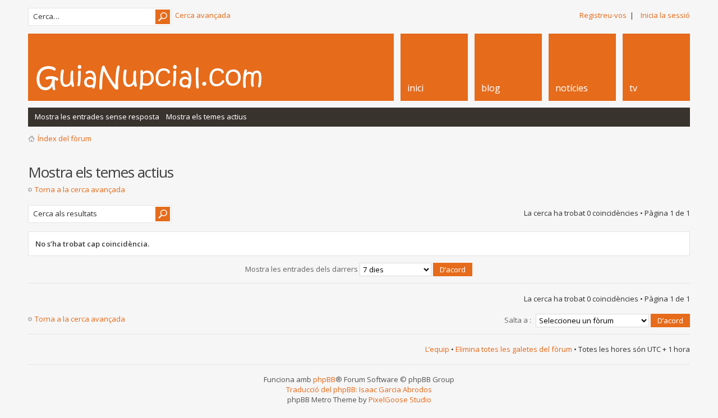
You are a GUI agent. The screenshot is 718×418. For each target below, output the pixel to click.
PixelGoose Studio (400, 399)
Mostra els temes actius (206, 117)
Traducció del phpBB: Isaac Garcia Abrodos (359, 389)
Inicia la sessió (665, 15)
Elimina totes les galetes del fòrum (513, 349)
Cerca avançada (203, 15)
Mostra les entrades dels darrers (302, 269)
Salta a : (517, 320)
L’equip (437, 349)
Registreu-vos (603, 15)
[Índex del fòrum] (161, 77)
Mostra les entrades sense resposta (97, 117)
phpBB (324, 379)
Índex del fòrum (64, 138)
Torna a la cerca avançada (80, 189)
